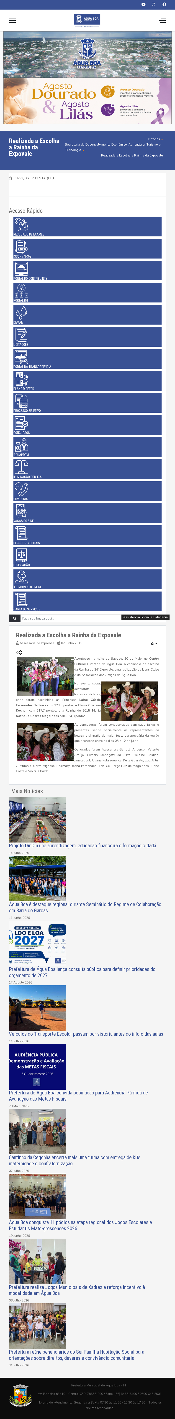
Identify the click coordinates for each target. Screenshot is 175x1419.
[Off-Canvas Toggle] (162, 20)
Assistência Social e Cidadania (145, 617)
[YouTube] (144, 4)
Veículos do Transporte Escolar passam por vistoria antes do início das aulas (86, 1034)
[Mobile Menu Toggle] (12, 20)
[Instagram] (153, 4)
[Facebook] (164, 4)
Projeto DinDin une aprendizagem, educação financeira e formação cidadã (82, 845)
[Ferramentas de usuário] (154, 643)
